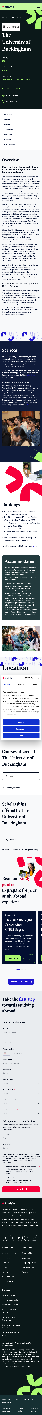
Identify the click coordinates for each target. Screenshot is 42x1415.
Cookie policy (34, 1409)
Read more (13, 958)
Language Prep (29, 1262)
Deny (21, 735)
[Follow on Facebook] (12, 1238)
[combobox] (6, 1053)
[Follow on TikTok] (34, 1238)
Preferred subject (10, 1100)
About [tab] (34, 684)
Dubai (4, 1267)
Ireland (5, 1272)
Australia (6, 1257)
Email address (9, 1059)
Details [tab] (21, 684)
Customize (20, 729)
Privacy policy (21, 1409)
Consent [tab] (7, 684)
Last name (7, 1039)
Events (25, 1272)
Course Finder (28, 1253)
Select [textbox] (6, 1073)
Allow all (21, 722)
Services (26, 1257)
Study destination (10, 1110)
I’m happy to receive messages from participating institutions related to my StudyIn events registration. (20, 1180)
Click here (31, 375)
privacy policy (7, 1160)
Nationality (8, 1070)
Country (7, 1134)
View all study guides (20, 981)
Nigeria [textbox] (6, 1138)
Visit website (11, 101)
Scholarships (28, 1267)
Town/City (7, 1144)
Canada (5, 1262)
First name (7, 1028)
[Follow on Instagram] (27, 1238)
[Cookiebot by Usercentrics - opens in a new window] (25, 678)
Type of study (9, 1090)
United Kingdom (9, 1253)
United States (8, 1281)
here (26, 404)
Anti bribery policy (10, 1300)
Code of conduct (10, 1304)
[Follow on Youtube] (20, 1238)
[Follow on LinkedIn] (5, 1238)
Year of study (8, 1080)
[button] (18, 969)
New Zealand (8, 1276)
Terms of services (6, 1409)
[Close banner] (38, 678)
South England (12, 95)
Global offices (8, 1295)
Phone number (9, 1049)
